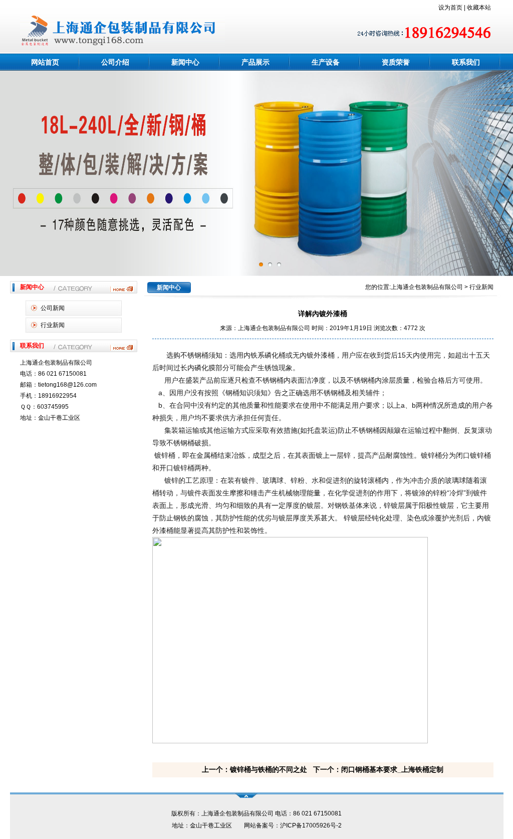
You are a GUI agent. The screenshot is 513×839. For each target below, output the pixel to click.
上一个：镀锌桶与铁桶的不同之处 (254, 769)
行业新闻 (53, 325)
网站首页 (45, 62)
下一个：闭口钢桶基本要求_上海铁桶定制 (378, 769)
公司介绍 (115, 62)
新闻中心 (185, 62)
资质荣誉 (396, 62)
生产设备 (326, 62)
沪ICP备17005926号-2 (311, 825)
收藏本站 (479, 7)
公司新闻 (53, 308)
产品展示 (255, 62)
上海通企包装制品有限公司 (427, 287)
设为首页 (450, 7)
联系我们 (466, 62)
